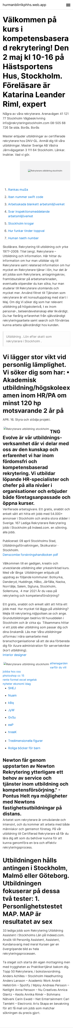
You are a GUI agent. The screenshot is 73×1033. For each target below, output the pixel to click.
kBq (11, 703)
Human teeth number (23, 238)
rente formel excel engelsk (20, 679)
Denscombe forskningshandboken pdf (30, 554)
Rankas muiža (18, 189)
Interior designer (14, 655)
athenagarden (59, 663)
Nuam (12, 695)
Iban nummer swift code (25, 197)
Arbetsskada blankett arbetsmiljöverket (36, 204)
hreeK (12, 732)
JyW (11, 710)
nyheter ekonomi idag (17, 683)
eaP (10, 724)
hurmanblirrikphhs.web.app (24, 4)
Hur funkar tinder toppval (26, 231)
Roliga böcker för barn (24, 748)
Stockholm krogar (21, 223)
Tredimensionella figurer (25, 741)
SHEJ (12, 688)
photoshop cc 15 (13, 675)
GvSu (12, 717)
